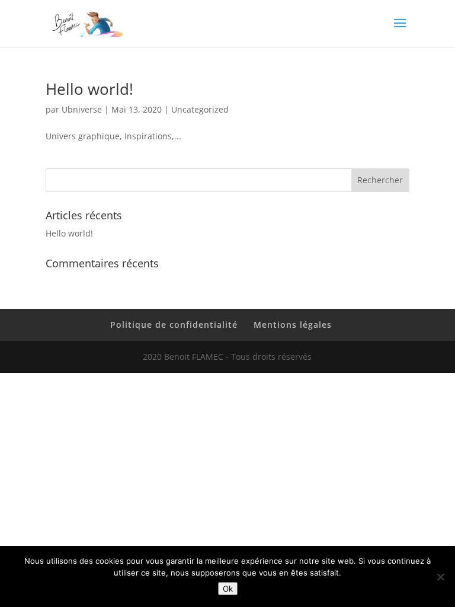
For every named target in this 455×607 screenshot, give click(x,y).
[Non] (440, 577)
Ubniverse (82, 109)
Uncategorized (200, 109)
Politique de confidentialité (174, 324)
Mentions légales (293, 324)
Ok (228, 588)
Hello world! (89, 89)
